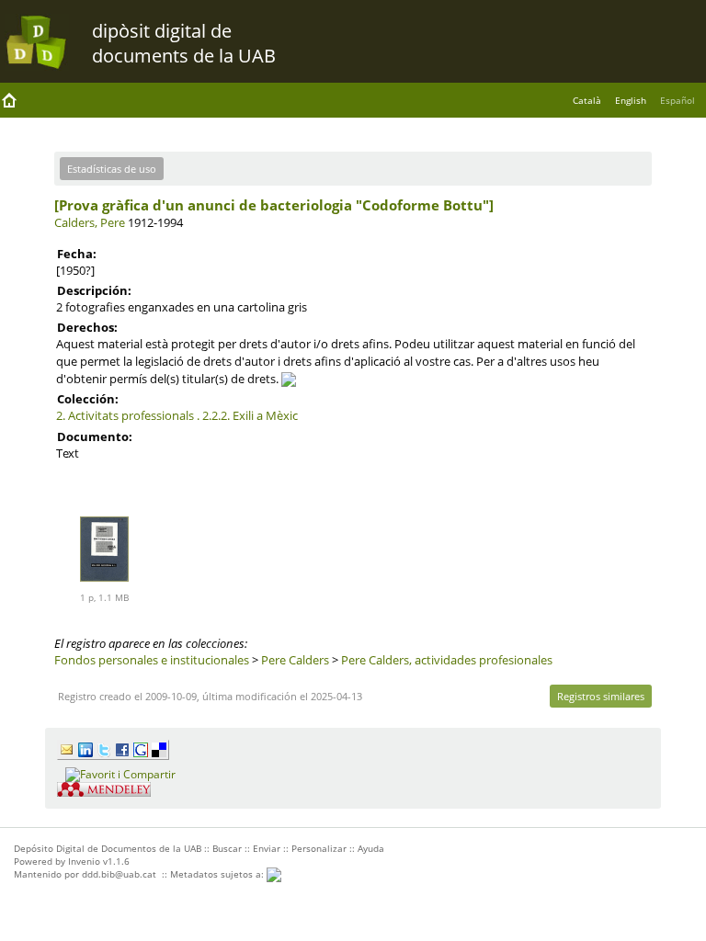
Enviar (266, 848)
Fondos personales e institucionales (151, 660)
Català (587, 100)
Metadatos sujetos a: (218, 873)
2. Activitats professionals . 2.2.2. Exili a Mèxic (177, 415)
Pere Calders (295, 660)
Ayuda (371, 848)
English (630, 100)
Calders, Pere (89, 222)
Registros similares (600, 696)
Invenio (84, 861)
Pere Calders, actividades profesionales (446, 660)
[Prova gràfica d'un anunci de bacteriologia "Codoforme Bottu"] (274, 205)
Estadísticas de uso (111, 169)
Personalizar (319, 848)
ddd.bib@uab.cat (119, 873)
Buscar (227, 848)
